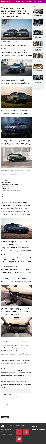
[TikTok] (19, 391)
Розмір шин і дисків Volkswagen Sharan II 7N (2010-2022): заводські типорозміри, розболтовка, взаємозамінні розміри (37, 37)
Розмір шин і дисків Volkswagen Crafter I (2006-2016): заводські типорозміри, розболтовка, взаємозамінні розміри (38, 48)
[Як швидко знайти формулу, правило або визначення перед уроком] (38, 11)
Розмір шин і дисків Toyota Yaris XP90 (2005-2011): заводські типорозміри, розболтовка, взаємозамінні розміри (38, 59)
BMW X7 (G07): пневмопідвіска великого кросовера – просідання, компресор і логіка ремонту (37, 26)
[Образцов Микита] (2, 41)
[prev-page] (36, 88)
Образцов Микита (7, 41)
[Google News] (24, 391)
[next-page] (38, 88)
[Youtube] (22, 391)
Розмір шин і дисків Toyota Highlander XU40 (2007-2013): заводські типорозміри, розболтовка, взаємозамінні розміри (37, 82)
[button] (44, 2)
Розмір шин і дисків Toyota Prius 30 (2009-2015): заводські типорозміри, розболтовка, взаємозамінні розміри (37, 71)
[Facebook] (17, 391)
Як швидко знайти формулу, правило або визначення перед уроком (38, 15)
